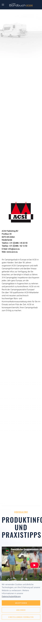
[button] (3, 4)
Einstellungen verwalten (21, 617)
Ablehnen (21, 610)
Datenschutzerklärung (11, 596)
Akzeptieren (21, 603)
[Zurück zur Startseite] (21, 4)
